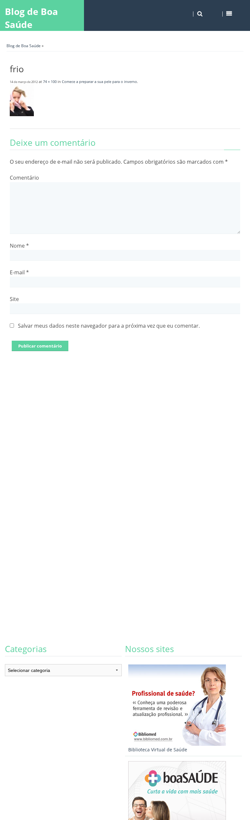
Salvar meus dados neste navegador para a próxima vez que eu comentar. (109, 325)
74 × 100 (50, 81)
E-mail (19, 272)
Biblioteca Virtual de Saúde (157, 749)
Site (14, 299)
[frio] (22, 114)
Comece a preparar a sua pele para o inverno (99, 81)
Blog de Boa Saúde (31, 18)
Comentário (24, 177)
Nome (19, 245)
